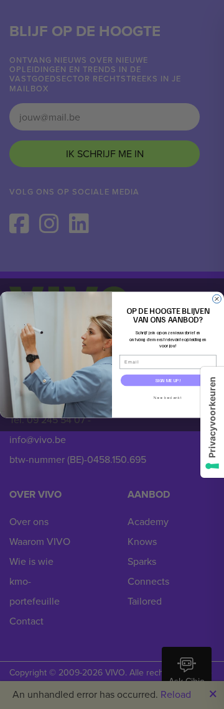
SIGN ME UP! (168, 380)
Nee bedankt (168, 397)
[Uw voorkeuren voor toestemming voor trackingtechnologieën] (212, 422)
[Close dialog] (217, 299)
